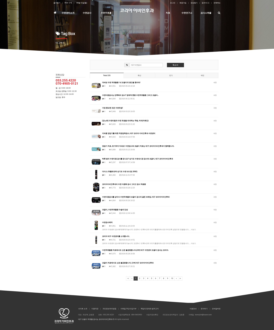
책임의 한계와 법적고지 (150, 309)
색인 (202, 75)
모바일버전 (216, 309)
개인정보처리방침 (109, 309)
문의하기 (204, 309)
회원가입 (183, 3)
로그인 (172, 3)
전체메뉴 (217, 3)
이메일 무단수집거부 (128, 309)
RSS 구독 (68, 3)
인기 (171, 75)
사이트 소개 (82, 309)
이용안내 (193, 309)
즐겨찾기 (57, 3)
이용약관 (94, 309)
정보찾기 (194, 3)
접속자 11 (205, 3)
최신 (139, 75)
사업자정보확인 (152, 315)
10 (172, 278)
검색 (176, 65)
